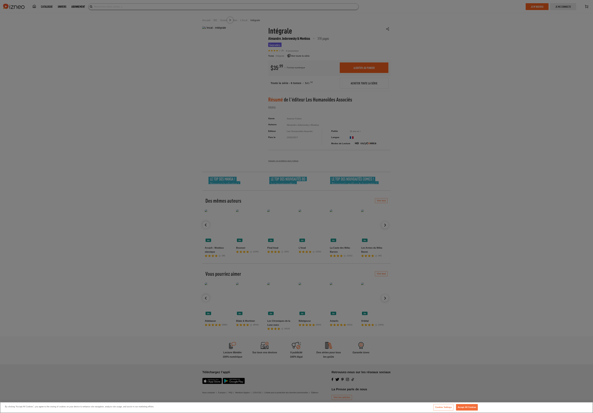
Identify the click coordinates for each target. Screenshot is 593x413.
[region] (296, 407)
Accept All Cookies (467, 407)
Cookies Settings (443, 407)
